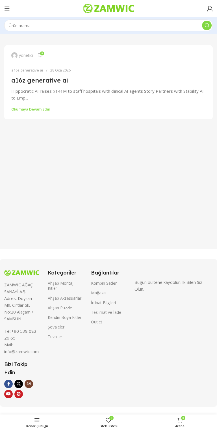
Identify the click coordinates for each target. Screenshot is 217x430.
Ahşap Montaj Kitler (60, 285)
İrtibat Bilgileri (103, 302)
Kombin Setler (104, 283)
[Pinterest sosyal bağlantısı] (18, 394)
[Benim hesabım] (210, 8)
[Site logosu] (108, 8)
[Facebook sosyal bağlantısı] (8, 384)
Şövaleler (56, 327)
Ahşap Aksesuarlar (64, 298)
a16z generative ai (27, 70)
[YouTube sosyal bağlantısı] (8, 394)
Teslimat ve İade (106, 312)
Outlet (96, 322)
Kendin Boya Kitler (64, 317)
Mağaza (98, 292)
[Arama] (207, 25)
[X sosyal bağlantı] (18, 384)
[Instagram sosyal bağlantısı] (29, 384)
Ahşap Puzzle (60, 307)
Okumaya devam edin (30, 109)
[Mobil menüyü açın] (7, 8)
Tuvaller (55, 336)
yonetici (26, 55)
